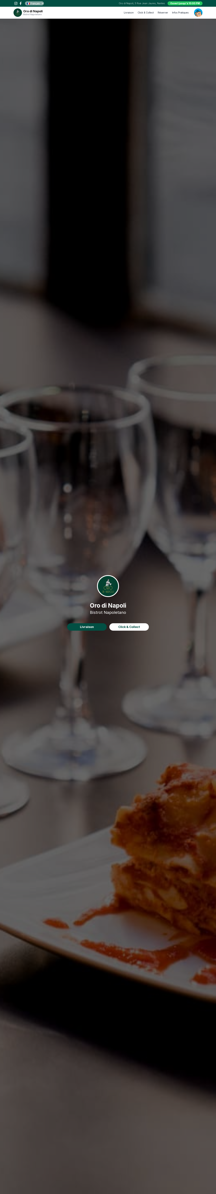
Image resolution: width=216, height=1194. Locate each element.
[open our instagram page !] (16, 3)
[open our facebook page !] (20, 3)
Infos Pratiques (180, 12)
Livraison (129, 12)
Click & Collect (146, 12)
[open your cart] (198, 12)
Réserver (163, 12)
